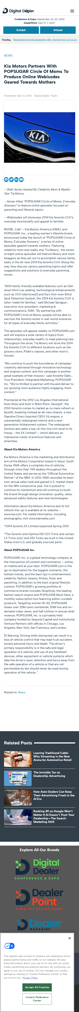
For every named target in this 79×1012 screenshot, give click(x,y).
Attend (57, 30)
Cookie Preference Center (37, 999)
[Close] (70, 938)
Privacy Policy (30, 977)
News (8, 55)
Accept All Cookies (37, 987)
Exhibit (21, 30)
